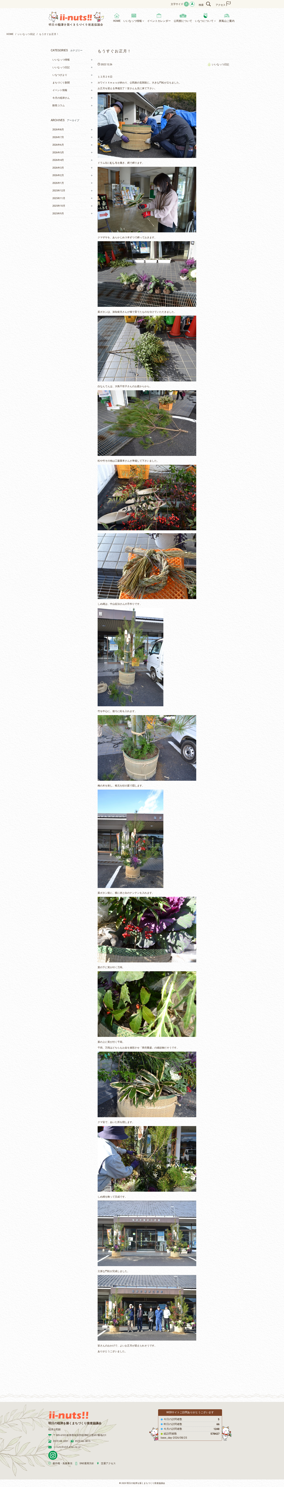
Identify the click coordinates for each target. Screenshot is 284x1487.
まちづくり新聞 (61, 82)
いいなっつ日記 (26, 34)
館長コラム (58, 105)
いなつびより (59, 74)
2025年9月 (58, 213)
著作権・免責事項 (62, 1463)
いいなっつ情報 (61, 59)
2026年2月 (58, 175)
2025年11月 (58, 198)
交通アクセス (108, 1463)
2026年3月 (58, 167)
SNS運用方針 (87, 1463)
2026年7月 (58, 137)
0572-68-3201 (60, 1441)
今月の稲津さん (61, 97)
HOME (10, 34)
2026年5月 (58, 152)
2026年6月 (58, 144)
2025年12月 (58, 190)
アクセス (220, 4)
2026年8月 (58, 129)
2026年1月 (58, 183)
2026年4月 (58, 160)
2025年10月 (58, 205)
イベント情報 (59, 90)
